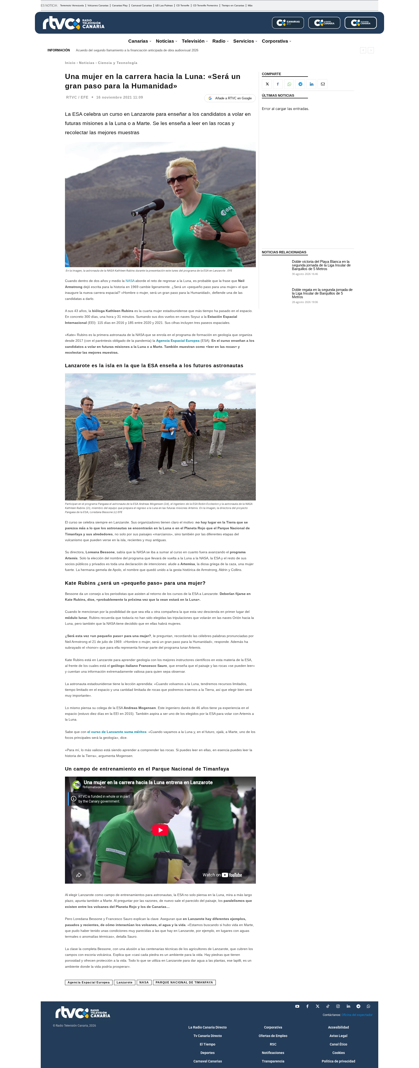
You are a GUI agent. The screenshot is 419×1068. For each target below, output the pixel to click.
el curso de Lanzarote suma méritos (116, 732)
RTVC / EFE (77, 97)
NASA (130, 281)
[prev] (363, 50)
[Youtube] (297, 1006)
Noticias (87, 63)
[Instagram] (338, 1006)
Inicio (70, 63)
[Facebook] (278, 84)
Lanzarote (125, 982)
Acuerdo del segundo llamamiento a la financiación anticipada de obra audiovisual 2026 (137, 50)
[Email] (322, 84)
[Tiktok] (328, 1006)
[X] (267, 84)
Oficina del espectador (357, 1015)
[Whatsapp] (368, 1006)
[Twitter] (318, 1006)
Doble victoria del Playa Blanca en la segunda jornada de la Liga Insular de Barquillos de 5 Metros (321, 265)
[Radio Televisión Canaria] (74, 23)
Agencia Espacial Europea (178, 341)
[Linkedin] (311, 84)
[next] (371, 50)
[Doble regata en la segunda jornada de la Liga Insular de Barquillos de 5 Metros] (276, 295)
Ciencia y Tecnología (117, 63)
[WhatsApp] (289, 84)
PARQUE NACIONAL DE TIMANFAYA (184, 982)
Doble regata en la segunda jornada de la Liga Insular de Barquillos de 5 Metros (322, 293)
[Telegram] (300, 84)
